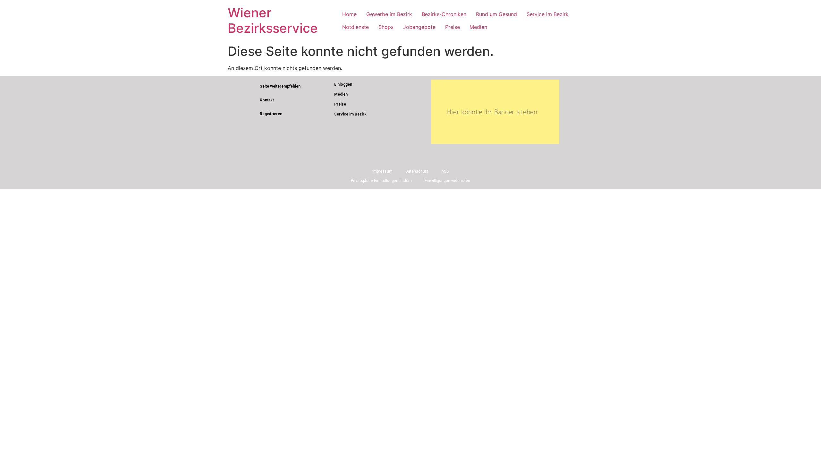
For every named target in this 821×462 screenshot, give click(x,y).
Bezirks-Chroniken (444, 14)
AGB (445, 171)
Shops (386, 27)
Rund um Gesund (496, 14)
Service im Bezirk (548, 14)
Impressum (382, 171)
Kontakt (267, 100)
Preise (452, 27)
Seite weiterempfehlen (280, 86)
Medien (478, 27)
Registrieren (271, 114)
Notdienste (355, 27)
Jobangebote (419, 27)
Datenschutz (416, 171)
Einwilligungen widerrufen (447, 180)
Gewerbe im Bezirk (389, 14)
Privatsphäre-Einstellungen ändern (381, 180)
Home (349, 14)
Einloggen (343, 84)
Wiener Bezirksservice (273, 20)
